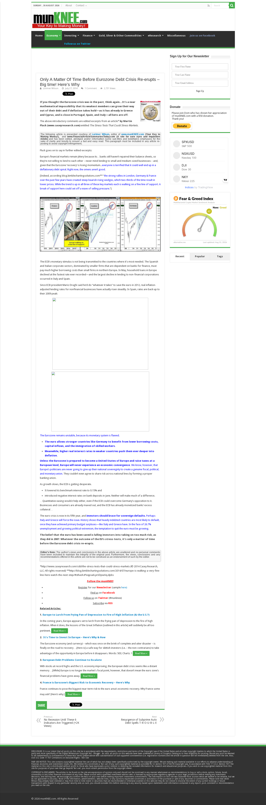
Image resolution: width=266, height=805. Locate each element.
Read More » (60, 630)
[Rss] (208, 5)
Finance (87, 35)
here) (124, 587)
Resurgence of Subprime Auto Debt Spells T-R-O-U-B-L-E (139, 720)
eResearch (154, 35)
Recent (179, 256)
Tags (220, 256)
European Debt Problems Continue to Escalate (72, 659)
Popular (200, 256)
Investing (70, 35)
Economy (52, 35)
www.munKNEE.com (132, 134)
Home (39, 35)
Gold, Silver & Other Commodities (120, 35)
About (68, 5)
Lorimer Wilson (50, 88)
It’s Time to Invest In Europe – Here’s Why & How (74, 637)
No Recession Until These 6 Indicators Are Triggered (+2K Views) (61, 721)
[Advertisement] (100, 63)
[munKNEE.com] (60, 18)
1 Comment (91, 88)
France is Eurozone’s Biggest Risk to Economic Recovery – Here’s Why (86, 682)
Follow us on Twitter (77, 43)
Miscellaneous (176, 35)
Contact (80, 5)
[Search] (232, 5)
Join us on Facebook (202, 35)
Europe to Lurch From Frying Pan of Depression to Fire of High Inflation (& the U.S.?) (96, 614)
